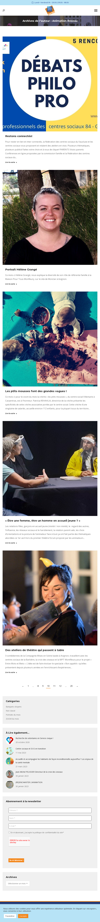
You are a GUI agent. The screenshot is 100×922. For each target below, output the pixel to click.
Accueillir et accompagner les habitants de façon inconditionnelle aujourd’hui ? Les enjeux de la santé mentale (54, 761)
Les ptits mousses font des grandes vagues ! (36, 391)
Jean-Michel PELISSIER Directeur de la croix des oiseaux (39, 772)
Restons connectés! (18, 136)
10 (48, 686)
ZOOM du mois (12, 719)
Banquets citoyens (13, 706)
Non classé (10, 710)
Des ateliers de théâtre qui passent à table (34, 650)
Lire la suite (10, 162)
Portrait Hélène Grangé (21, 269)
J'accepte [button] (23, 916)
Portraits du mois (13, 715)
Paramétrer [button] (10, 916)
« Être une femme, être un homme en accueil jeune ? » (43, 520)
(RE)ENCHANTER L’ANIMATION (29, 782)
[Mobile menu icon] (95, 10)
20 (71, 686)
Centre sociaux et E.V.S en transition (31, 748)
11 (54, 686)
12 (60, 686)
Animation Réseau (64, 20)
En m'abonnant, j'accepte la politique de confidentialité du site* (37, 832)
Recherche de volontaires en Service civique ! (34, 738)
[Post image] (10, 740)
